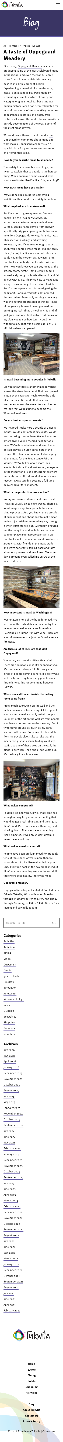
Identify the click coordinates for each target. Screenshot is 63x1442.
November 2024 (13, 1113)
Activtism (9, 947)
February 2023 (12, 1206)
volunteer (9, 1034)
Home (31, 1364)
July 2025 (9, 1096)
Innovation (10, 987)
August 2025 (11, 1090)
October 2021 (12, 1276)
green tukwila (11, 976)
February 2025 (12, 1108)
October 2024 (12, 1119)
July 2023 (9, 1183)
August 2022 (11, 1235)
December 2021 (13, 1270)
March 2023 (11, 1200)
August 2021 (11, 1287)
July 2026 (9, 1050)
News (36, 46)
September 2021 (13, 1281)
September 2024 (13, 1125)
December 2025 (13, 1073)
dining (7, 953)
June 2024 (10, 1137)
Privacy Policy (31, 1421)
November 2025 (13, 1079)
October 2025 (12, 1084)
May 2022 (9, 1253)
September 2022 (13, 1229)
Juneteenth (10, 993)
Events (8, 970)
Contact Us (31, 1416)
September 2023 (13, 1177)
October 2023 (12, 1171)
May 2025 (9, 1102)
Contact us (48, 1431)
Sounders (9, 1028)
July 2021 (9, 1293)
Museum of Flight (14, 999)
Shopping (9, 1022)
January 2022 (11, 1264)
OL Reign (9, 1011)
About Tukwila (31, 1410)
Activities (9, 941)
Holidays (9, 982)
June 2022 (10, 1247)
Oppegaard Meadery (30, 66)
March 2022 (11, 1258)
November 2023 (13, 1166)
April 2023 (10, 1195)
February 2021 (12, 1310)
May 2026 (9, 1055)
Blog (31, 22)
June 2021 (9, 1299)
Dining (7, 959)
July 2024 (9, 1131)
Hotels (31, 1381)
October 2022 (12, 1224)
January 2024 (11, 1154)
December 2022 (13, 1212)
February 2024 (12, 1148)
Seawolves (10, 1016)
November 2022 (13, 1218)
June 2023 (10, 1189)
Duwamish (10, 964)
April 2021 (10, 1305)
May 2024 (9, 1142)
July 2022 (9, 1241)
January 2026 (11, 1067)
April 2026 (10, 1061)
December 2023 (13, 1160)
